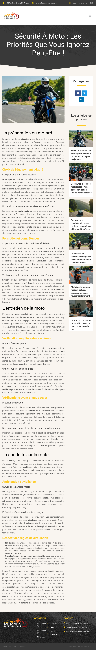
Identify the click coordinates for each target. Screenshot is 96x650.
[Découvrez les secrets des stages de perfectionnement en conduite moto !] (81, 241)
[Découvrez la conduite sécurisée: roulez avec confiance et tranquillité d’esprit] (81, 208)
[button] (90, 16)
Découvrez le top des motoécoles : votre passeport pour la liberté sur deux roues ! (81, 190)
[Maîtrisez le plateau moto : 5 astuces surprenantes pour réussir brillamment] (81, 275)
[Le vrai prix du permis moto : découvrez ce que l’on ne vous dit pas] (81, 308)
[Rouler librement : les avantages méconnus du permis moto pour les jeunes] (81, 138)
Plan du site (88, 646)
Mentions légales (76, 646)
